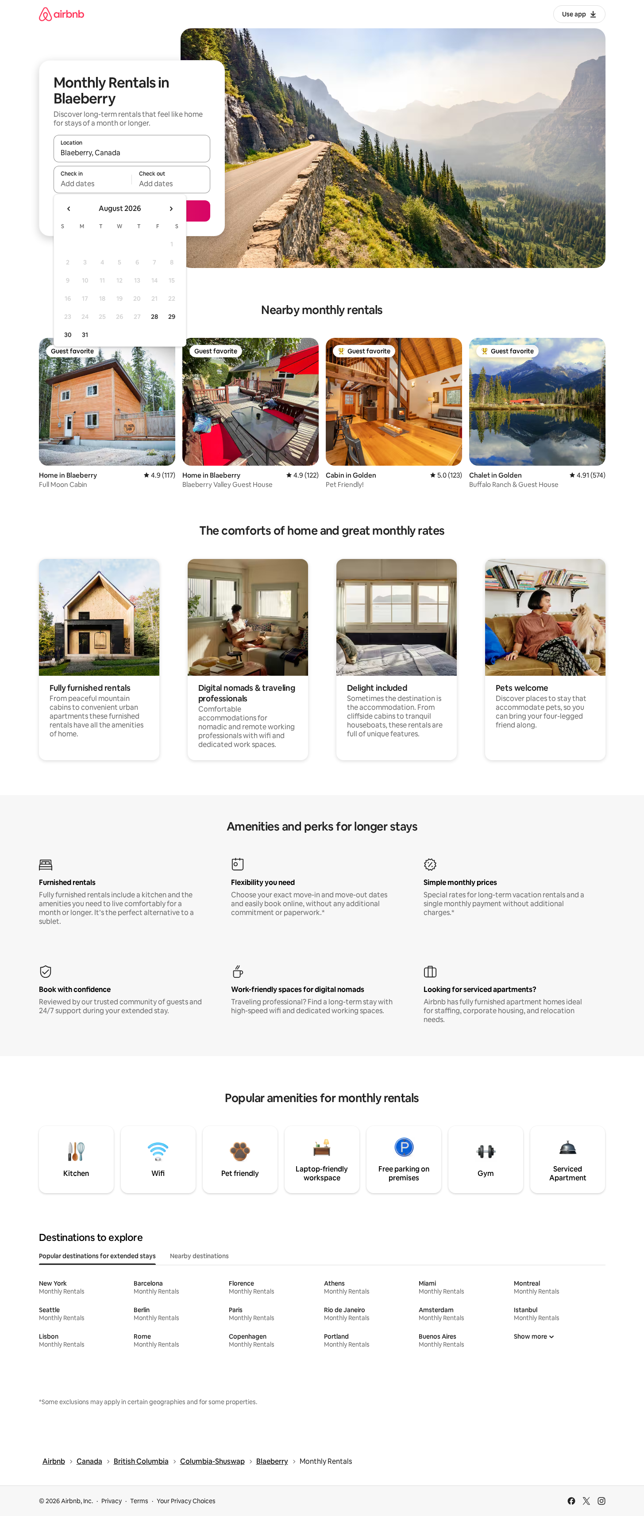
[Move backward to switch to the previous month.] (69, 208)
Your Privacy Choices (186, 1501)
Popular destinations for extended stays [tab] (97, 1256)
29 (171, 317)
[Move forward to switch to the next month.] (171, 208)
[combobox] (132, 152)
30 (68, 335)
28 (154, 317)
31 (85, 335)
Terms (139, 1501)
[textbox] (93, 183)
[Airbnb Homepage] (61, 14)
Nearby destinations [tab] (199, 1256)
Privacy (111, 1501)
